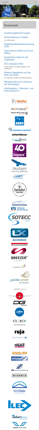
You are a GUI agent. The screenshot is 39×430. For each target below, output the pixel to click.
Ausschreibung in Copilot (16, 37)
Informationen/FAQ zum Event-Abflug (19, 51)
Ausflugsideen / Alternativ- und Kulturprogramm (18, 89)
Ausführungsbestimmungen (17, 32)
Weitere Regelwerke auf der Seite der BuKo (17, 73)
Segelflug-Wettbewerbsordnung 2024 (19, 45)
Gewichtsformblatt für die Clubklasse (16, 58)
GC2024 (5, 2)
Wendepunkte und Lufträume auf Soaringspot (18, 83)
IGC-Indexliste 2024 (13, 63)
